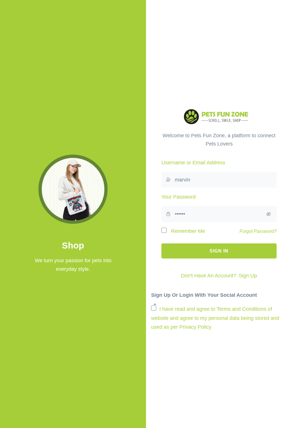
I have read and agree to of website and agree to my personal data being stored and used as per (215, 318)
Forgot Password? (258, 231)
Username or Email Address (193, 162)
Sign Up (248, 275)
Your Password (178, 197)
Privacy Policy (195, 327)
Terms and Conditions (241, 309)
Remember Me (187, 231)
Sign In (219, 251)
